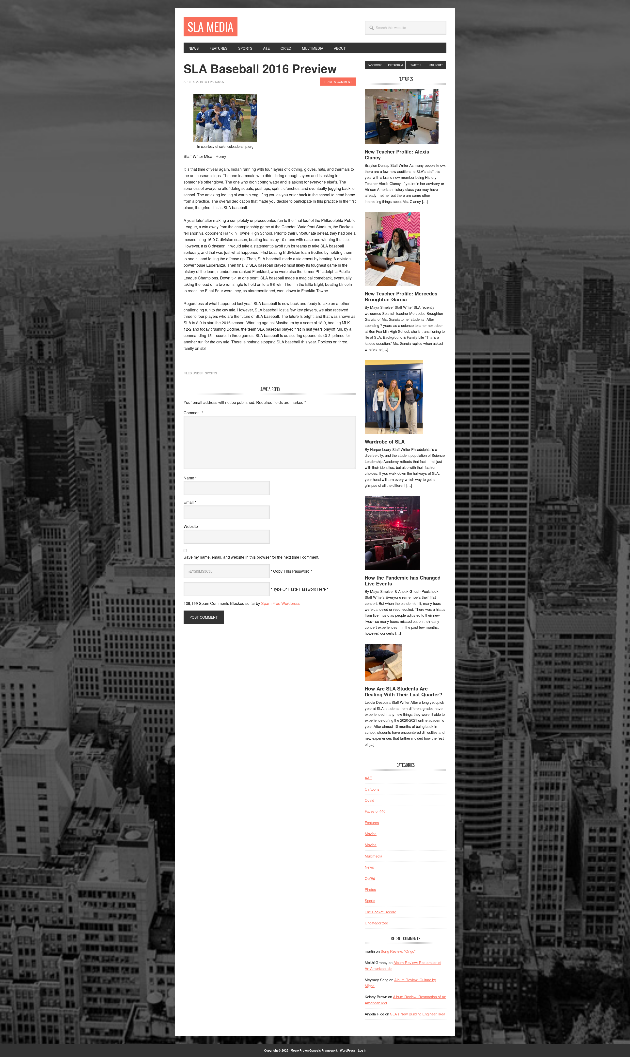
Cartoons (372, 789)
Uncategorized (376, 922)
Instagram (395, 65)
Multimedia (373, 855)
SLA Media (211, 26)
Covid (369, 800)
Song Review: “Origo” (398, 951)
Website (191, 526)
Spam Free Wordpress (280, 603)
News (369, 867)
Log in (362, 1050)
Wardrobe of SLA (385, 441)
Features (372, 822)
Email (190, 502)
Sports (211, 373)
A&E (368, 777)
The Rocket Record (380, 911)
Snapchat (436, 65)
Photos (370, 889)
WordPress (348, 1050)
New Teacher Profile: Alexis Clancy (397, 154)
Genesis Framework (323, 1050)
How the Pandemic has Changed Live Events (403, 580)
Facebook (375, 65)
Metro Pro (297, 1050)
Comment (193, 412)
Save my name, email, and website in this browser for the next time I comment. (251, 557)
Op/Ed (370, 878)
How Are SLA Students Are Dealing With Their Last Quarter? (403, 691)
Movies (371, 833)
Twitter (415, 65)
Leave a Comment (338, 81)
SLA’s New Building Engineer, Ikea (417, 1013)
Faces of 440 (375, 811)
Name (190, 478)
